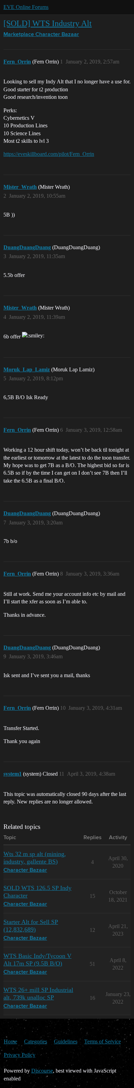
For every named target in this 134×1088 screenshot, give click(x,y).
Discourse (42, 1071)
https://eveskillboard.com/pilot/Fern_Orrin (48, 154)
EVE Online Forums (25, 7)
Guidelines (65, 1041)
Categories (35, 1041)
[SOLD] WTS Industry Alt (47, 23)
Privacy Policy (19, 1055)
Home (10, 1041)
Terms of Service (102, 1041)
